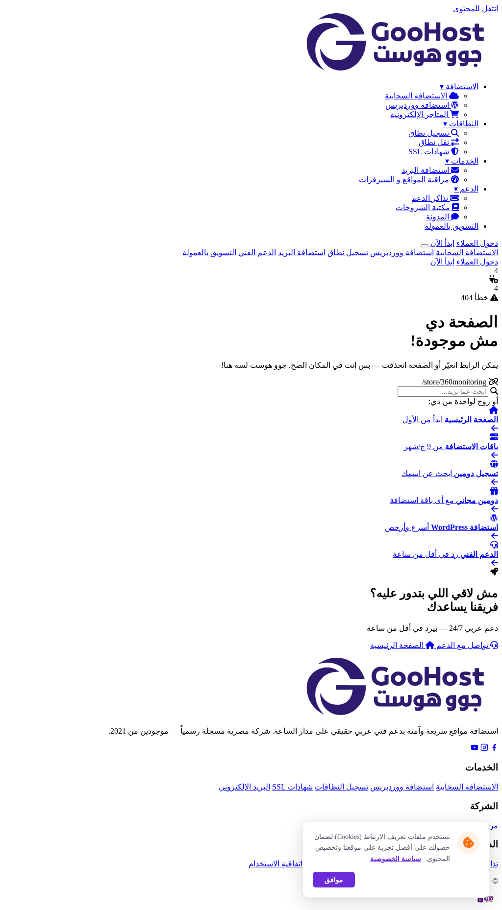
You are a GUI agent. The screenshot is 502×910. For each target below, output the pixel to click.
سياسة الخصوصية (395, 858)
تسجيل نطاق (429, 133)
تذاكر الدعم (430, 198)
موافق (334, 880)
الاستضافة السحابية (417, 96)
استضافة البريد (426, 170)
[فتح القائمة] (424, 245)
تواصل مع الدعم (462, 645)
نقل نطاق (435, 142)
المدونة (438, 217)
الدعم (466, 189)
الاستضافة (459, 86)
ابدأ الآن (442, 243)
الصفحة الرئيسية (398, 645)
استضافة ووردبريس (418, 105)
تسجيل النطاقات (341, 787)
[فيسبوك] (493, 748)
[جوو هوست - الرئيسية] (400, 69)
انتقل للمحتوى (475, 8)
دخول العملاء (477, 243)
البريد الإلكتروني (244, 787)
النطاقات (460, 124)
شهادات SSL (429, 151)
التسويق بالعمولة (451, 226)
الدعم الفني (257, 252)
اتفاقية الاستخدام (275, 864)
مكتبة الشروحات (424, 207)
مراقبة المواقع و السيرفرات (405, 179)
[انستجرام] (483, 748)
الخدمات (461, 161)
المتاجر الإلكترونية (420, 114)
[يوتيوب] (474, 748)
